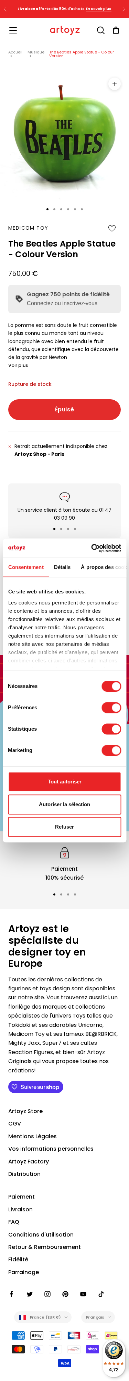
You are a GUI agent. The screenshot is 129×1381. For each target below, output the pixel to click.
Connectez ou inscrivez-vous (62, 303)
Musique (36, 52)
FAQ (13, 1222)
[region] (64, 864)
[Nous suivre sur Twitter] (29, 1294)
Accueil (15, 52)
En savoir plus (98, 8)
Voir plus (18, 365)
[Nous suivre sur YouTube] (83, 1294)
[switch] (111, 707)
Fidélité (18, 1259)
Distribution (24, 1174)
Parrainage (23, 1272)
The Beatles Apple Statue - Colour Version (81, 54)
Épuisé (64, 409)
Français (95, 1317)
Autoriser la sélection (64, 804)
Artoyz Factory (28, 1161)
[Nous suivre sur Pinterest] (65, 1294)
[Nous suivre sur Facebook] (11, 1294)
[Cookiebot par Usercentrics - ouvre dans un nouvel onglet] (92, 548)
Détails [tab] (62, 567)
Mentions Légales (32, 1136)
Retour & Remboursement (44, 1247)
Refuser (64, 827)
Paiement (21, 1197)
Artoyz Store (25, 1111)
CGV (14, 1124)
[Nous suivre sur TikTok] (101, 1294)
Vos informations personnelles (51, 1149)
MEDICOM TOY (28, 227)
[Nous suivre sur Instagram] (47, 1294)
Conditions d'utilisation (41, 1235)
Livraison (20, 1209)
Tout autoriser (65, 781)
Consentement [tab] (25, 567)
